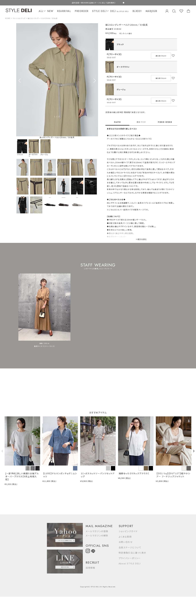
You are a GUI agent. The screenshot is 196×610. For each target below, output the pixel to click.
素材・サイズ (141, 122)
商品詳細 (117, 122)
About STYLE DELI (130, 563)
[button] (95, 80)
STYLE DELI (99, 11)
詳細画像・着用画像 (165, 122)
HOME (7, 18)
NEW (50, 11)
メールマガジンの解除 (97, 535)
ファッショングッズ (19, 18)
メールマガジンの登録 (97, 531)
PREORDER (82, 11)
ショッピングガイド (128, 531)
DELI (119, 11)
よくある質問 (125, 536)
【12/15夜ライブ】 (144, 138)
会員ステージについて (130, 547)
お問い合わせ (126, 541)
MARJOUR (151, 11)
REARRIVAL (64, 11)
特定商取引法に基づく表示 (132, 552)
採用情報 (90, 567)
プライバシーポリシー (130, 558)
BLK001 (137, 11)
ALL (41, 11)
